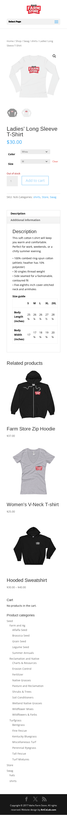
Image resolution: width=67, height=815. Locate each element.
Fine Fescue (19, 730)
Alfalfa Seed (19, 630)
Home (10, 41)
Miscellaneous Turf (24, 742)
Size (10, 164)
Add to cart (35, 180)
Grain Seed (19, 641)
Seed (10, 621)
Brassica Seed (21, 635)
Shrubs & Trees (21, 691)
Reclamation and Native (24, 658)
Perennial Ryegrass (24, 748)
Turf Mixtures (20, 759)
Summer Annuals (23, 653)
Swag (26, 41)
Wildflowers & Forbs (24, 714)
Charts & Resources (24, 663)
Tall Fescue (19, 753)
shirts (34, 41)
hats (12, 775)
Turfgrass (15, 720)
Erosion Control (21, 668)
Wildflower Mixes (23, 709)
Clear (55, 161)
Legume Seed (20, 647)
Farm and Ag (17, 625)
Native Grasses (21, 680)
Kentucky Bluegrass (24, 736)
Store (45, 197)
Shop (18, 41)
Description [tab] (18, 213)
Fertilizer (17, 674)
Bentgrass (18, 725)
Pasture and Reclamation (28, 686)
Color (11, 154)
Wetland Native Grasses (27, 703)
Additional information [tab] (25, 220)
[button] (54, 56)
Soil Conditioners (23, 697)
